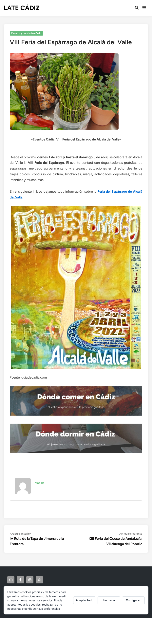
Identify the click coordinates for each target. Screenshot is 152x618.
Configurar (133, 600)
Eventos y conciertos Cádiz (26, 33)
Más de (39, 483)
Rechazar (109, 600)
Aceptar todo (84, 600)
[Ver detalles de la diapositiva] (76, 401)
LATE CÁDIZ (22, 8)
